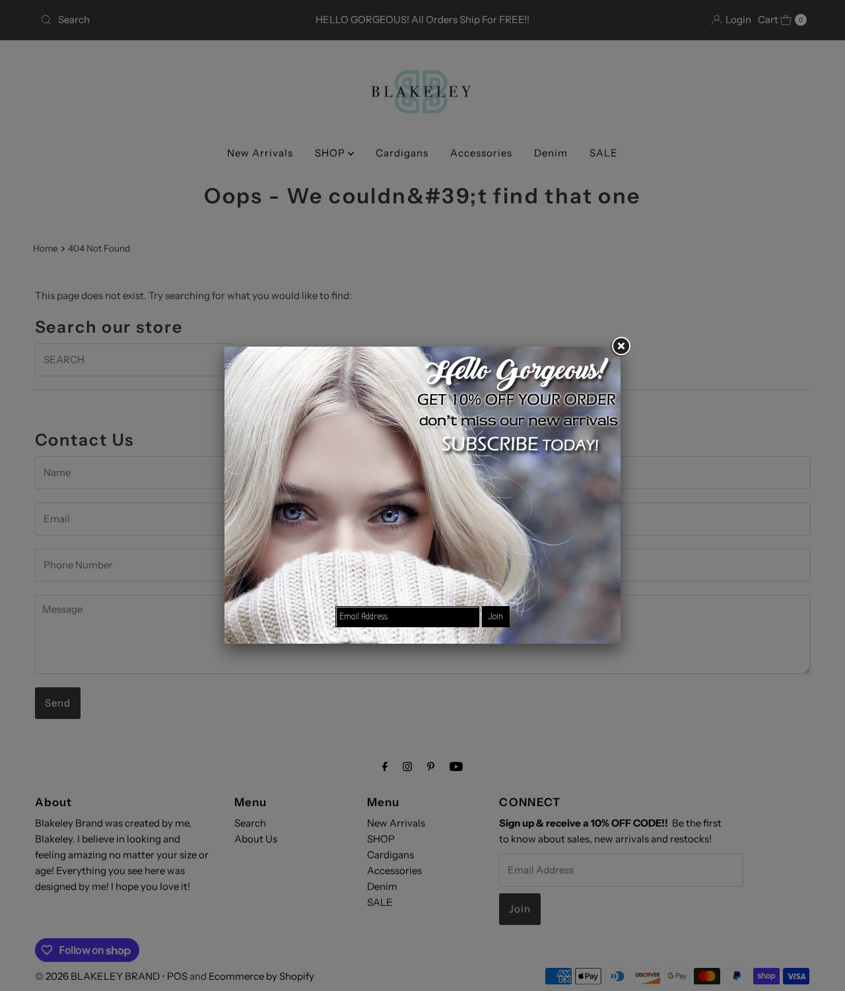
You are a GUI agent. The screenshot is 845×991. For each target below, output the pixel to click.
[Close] (620, 347)
